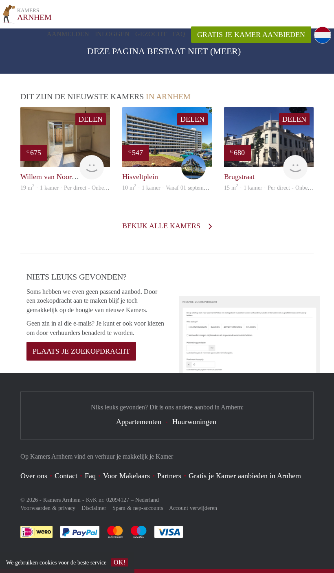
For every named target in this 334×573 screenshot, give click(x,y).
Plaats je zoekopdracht (81, 351)
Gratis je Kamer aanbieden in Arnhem (245, 476)
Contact (66, 476)
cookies (48, 563)
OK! (119, 562)
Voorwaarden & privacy (47, 508)
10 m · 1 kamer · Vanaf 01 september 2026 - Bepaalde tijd (190, 188)
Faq (90, 476)
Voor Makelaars (126, 476)
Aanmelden (68, 34)
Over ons (33, 476)
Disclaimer (93, 508)
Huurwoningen (194, 422)
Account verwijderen (193, 508)
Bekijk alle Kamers (162, 226)
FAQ (178, 34)
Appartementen (138, 422)
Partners (169, 476)
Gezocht (151, 34)
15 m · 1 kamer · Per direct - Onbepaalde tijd (278, 188)
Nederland (147, 500)
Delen (91, 119)
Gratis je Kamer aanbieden (251, 35)
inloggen (112, 34)
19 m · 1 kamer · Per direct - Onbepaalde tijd (74, 188)
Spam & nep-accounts (137, 508)
